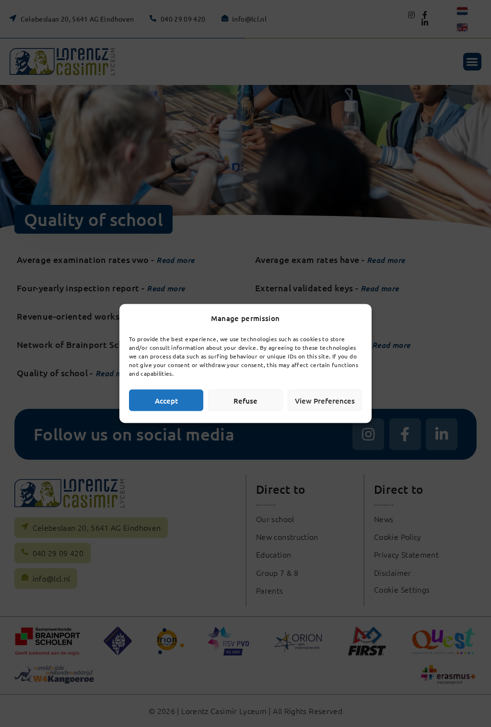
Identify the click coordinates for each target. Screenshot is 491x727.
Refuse (245, 400)
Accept (166, 400)
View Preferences (325, 400)
